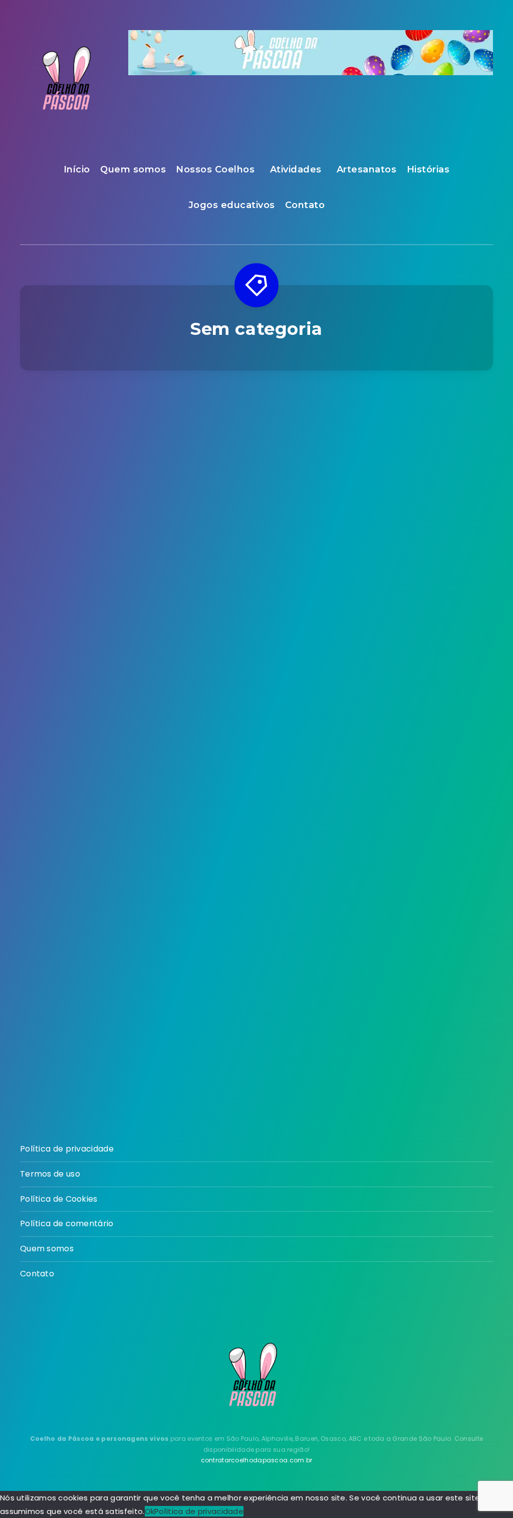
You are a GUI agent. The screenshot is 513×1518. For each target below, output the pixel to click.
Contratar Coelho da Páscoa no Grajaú (420, 581)
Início (77, 169)
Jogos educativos (231, 205)
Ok (150, 1511)
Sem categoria (419, 427)
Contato (305, 205)
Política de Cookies (59, 1199)
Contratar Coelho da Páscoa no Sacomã (256, 581)
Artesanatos (367, 169)
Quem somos (133, 169)
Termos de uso (50, 1174)
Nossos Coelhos (215, 169)
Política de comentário (67, 1223)
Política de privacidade (67, 1149)
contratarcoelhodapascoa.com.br (257, 1460)
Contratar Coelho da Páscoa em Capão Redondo (92, 589)
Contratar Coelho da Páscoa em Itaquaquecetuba (420, 907)
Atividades (296, 169)
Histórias (428, 169)
